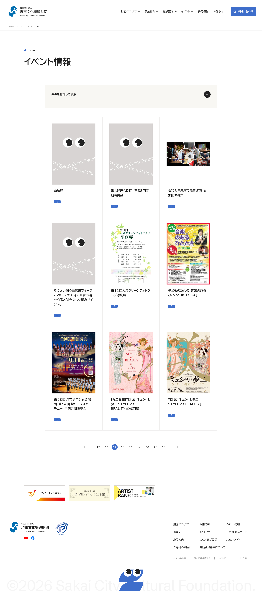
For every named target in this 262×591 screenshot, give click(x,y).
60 (163, 447)
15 (122, 447)
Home (11, 27)
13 (106, 447)
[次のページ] (177, 447)
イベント (22, 27)
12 (98, 447)
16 (131, 447)
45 (155, 447)
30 (147, 447)
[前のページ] (84, 447)
